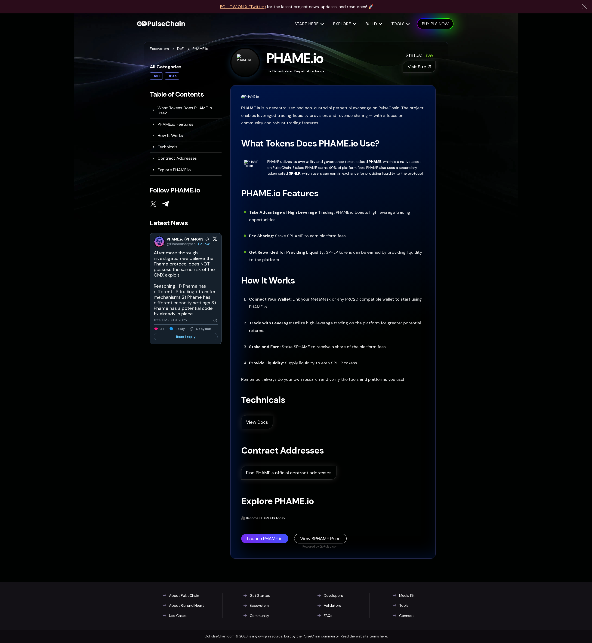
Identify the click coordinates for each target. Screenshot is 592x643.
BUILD (371, 24)
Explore (342, 24)
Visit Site (417, 67)
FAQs (328, 615)
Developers (333, 595)
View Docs (257, 422)
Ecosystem (159, 48)
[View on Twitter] (215, 241)
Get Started (260, 595)
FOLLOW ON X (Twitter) (243, 6)
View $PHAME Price (320, 539)
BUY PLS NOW (435, 24)
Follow (204, 244)
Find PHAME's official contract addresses (289, 473)
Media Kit (407, 595)
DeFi (180, 48)
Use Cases (178, 615)
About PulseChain (184, 595)
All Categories (166, 67)
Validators (332, 605)
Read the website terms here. (364, 636)
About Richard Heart (186, 605)
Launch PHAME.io (265, 539)
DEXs (172, 75)
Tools (397, 24)
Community (259, 615)
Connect (406, 615)
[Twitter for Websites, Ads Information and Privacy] (215, 320)
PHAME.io (200, 48)
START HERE (307, 24)
